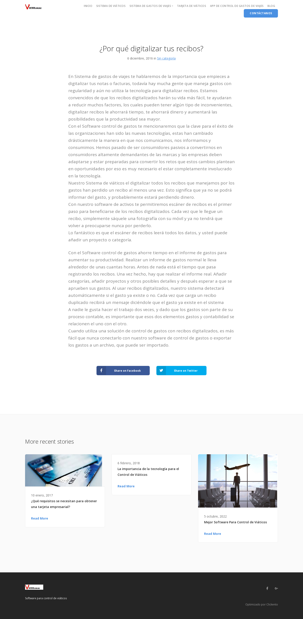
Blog (271, 6)
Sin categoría (166, 58)
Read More (39, 518)
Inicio (88, 6)
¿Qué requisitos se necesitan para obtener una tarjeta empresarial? (64, 504)
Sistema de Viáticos (111, 6)
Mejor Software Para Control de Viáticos (235, 522)
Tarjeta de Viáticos (191, 6)
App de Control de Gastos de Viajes (237, 6)
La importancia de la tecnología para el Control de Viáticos (148, 472)
